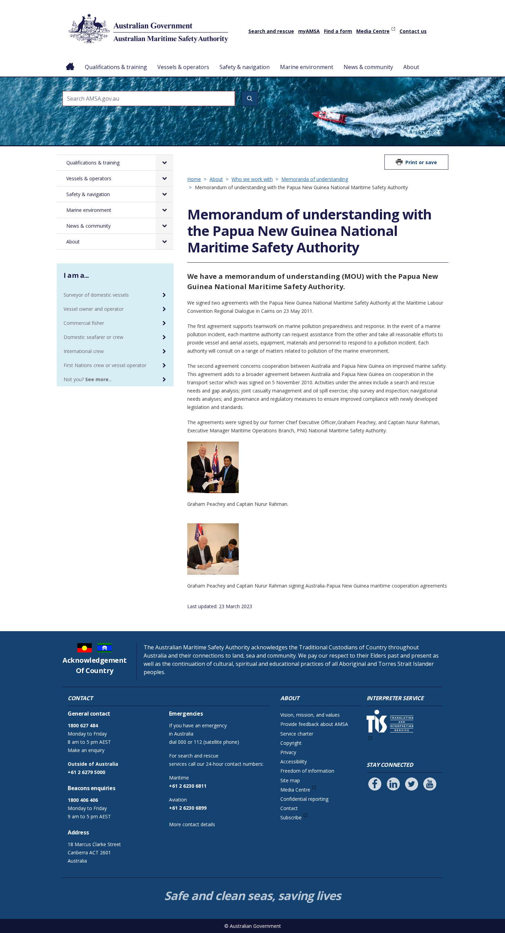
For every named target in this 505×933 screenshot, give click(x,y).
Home (70, 61)
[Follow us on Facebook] (374, 783)
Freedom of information (307, 770)
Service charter (296, 733)
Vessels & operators (183, 67)
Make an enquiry (86, 750)
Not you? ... (88, 379)
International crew (84, 351)
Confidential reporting (304, 799)
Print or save (421, 162)
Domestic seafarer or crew (93, 337)
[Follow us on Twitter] (411, 783)
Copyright (291, 743)
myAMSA (309, 31)
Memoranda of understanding (314, 179)
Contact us (413, 31)
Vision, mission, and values (310, 715)
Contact (289, 808)
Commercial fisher (84, 323)
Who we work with (252, 179)
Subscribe (291, 817)
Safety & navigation (245, 67)
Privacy (288, 752)
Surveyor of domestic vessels (96, 295)
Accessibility (293, 761)
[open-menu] (164, 162)
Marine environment (306, 67)
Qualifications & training (116, 67)
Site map (290, 780)
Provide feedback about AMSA (314, 724)
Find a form (338, 31)
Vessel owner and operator (94, 309)
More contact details (192, 824)
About (411, 67)
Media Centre (373, 31)
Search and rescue (271, 31)
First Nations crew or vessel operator (105, 365)
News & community (368, 67)
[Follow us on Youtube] (429, 783)
